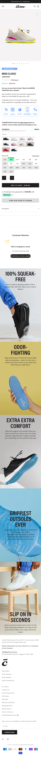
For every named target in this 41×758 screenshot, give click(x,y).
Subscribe (9, 732)
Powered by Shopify (28, 745)
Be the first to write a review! (20, 256)
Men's (36, 129)
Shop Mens (6, 671)
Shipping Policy (7, 705)
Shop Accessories (8, 680)
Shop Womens (7, 674)
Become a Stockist (8, 702)
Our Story (5, 687)
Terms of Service (7, 712)
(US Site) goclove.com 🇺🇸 (10, 715)
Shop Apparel (6, 677)
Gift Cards (5, 696)
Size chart (35, 156)
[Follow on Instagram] (8, 739)
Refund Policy (6, 709)
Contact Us (5, 690)
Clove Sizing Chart (8, 693)
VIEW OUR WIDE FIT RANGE (20, 200)
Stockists (5, 699)
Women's (5, 129)
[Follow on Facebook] (3, 739)
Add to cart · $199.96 (20, 185)
